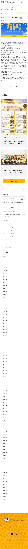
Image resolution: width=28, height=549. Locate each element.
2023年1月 (5, 382)
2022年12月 (5, 385)
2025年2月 (5, 309)
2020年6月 (5, 432)
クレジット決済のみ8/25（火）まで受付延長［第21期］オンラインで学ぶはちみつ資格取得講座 (14, 199)
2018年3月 (5, 461)
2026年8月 (5, 256)
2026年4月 (5, 268)
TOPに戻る (14, 181)
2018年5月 (5, 458)
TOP (2, 7)
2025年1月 (5, 312)
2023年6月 (5, 367)
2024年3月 (5, 341)
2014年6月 (5, 505)
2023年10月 (5, 355)
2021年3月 (5, 426)
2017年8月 (5, 467)
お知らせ (5, 224)
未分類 (4, 245)
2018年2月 (5, 464)
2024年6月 (5, 332)
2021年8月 (5, 411)
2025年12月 (5, 279)
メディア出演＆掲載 (7, 236)
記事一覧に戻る (14, 86)
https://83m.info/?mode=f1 (19, 56)
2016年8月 (5, 481)
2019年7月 (5, 443)
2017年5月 (5, 473)
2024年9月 (5, 323)
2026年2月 (5, 273)
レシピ (4, 239)
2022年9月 (5, 391)
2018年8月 (5, 452)
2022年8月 (5, 393)
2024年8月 (5, 326)
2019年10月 (5, 437)
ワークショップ (6, 242)
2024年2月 (5, 344)
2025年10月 (5, 285)
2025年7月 (5, 294)
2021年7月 (5, 414)
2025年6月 (5, 297)
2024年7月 (5, 329)
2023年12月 (5, 350)
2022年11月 (5, 388)
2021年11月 (5, 402)
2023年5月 (5, 370)
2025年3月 (5, 306)
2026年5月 (5, 265)
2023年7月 (5, 364)
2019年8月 (5, 440)
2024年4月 (5, 338)
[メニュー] (26, 2)
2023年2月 (5, 379)
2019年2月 (5, 449)
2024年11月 (5, 317)
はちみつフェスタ (21, 13)
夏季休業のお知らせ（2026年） (10, 211)
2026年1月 (5, 276)
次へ (4, 86)
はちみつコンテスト (7, 227)
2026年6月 (5, 262)
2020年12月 (5, 429)
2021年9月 (5, 408)
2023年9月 (5, 358)
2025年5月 (5, 300)
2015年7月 (5, 496)
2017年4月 (5, 475)
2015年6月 (5, 499)
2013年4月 (5, 508)
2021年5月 (5, 420)
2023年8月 (5, 361)
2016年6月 (5, 487)
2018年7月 (5, 455)
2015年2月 (5, 502)
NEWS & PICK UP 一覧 (9, 7)
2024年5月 (5, 335)
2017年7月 (5, 470)
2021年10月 (5, 405)
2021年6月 (5, 417)
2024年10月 (5, 320)
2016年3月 (5, 490)
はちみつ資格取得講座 (8, 233)
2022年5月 (5, 396)
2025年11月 (5, 282)
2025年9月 (5, 288)
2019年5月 (5, 446)
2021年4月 (5, 423)
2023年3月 (5, 376)
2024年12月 (5, 314)
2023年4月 (5, 373)
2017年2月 (5, 478)
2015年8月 (5, 493)
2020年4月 (5, 434)
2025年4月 (5, 303)
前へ (24, 86)
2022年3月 (5, 399)
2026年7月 (5, 259)
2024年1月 (5, 347)
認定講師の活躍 (6, 248)
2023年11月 (5, 353)
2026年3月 (5, 271)
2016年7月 (5, 484)
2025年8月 (5, 291)
